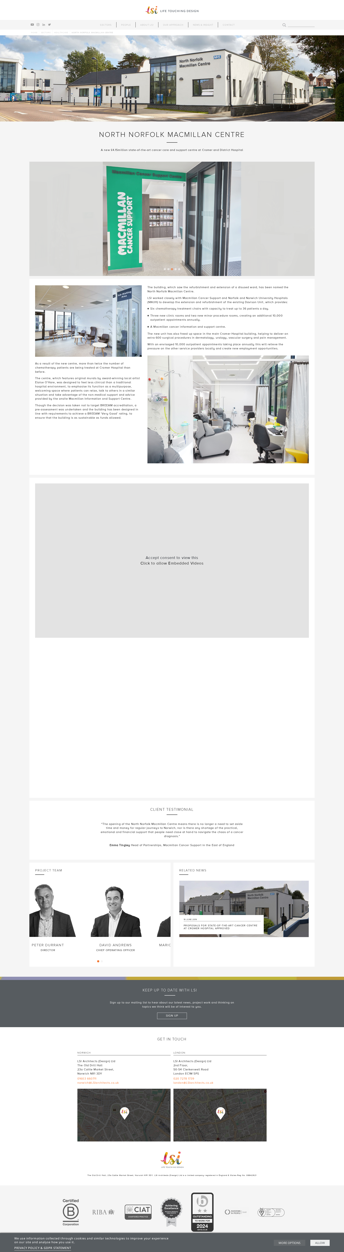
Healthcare (61, 32)
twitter (49, 24)
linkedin (44, 24)
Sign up (172, 1015)
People (126, 25)
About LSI (147, 25)
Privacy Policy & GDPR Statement (42, 1248)
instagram (38, 24)
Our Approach (173, 25)
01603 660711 (86, 1078)
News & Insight (203, 25)
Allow (320, 1243)
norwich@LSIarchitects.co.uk (98, 1083)
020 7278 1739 (183, 1078)
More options (289, 1243)
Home (34, 32)
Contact (229, 25)
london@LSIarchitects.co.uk (193, 1083)
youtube (32, 24)
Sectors (106, 25)
